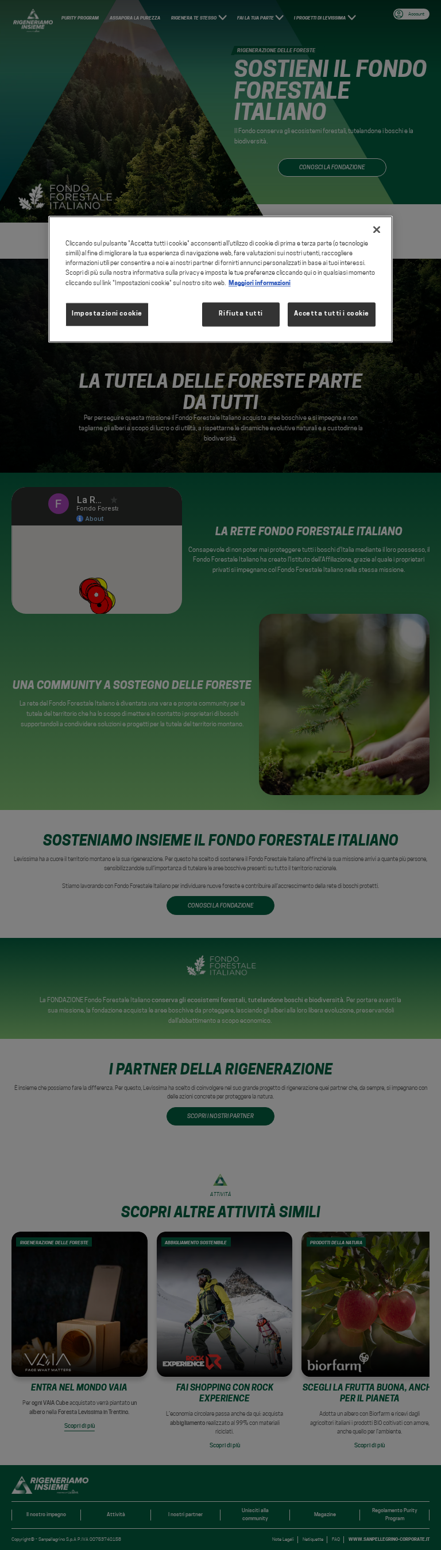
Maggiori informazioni (260, 283)
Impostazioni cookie (107, 313)
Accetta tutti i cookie (331, 313)
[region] (220, 279)
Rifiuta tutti (240, 313)
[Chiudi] (376, 230)
